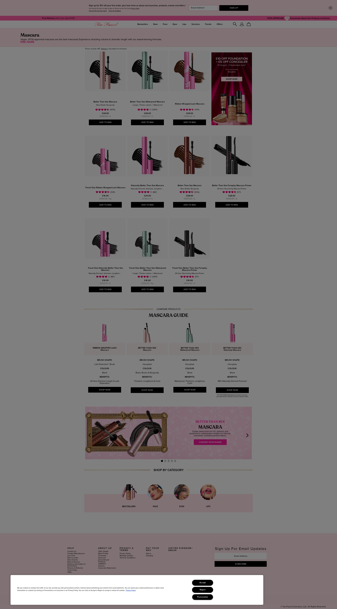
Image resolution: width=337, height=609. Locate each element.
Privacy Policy (131, 590)
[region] (137, 590)
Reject (202, 590)
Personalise (202, 597)
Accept (202, 583)
